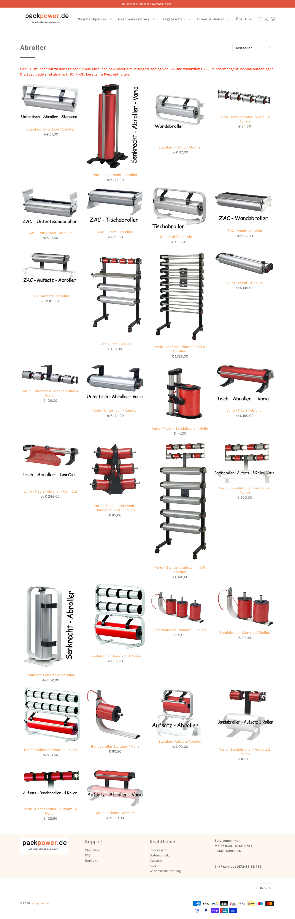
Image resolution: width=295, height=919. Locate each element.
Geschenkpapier (92, 19)
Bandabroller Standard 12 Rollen (50, 750)
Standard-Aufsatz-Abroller (179, 741)
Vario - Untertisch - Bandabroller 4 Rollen (50, 393)
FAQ (87, 855)
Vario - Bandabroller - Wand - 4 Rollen (245, 119)
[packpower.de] (46, 19)
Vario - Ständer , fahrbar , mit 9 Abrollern (180, 349)
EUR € (261, 888)
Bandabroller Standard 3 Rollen (180, 630)
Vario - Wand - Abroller (245, 283)
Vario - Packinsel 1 (115, 344)
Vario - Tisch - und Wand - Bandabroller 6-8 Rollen (115, 507)
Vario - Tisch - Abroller (245, 410)
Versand (156, 860)
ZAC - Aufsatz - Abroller (50, 296)
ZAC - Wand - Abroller (244, 230)
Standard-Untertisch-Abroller (50, 129)
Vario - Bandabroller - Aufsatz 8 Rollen (244, 490)
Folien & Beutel (210, 19)
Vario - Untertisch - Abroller (115, 410)
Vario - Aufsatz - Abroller (115, 813)
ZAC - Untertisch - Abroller (50, 233)
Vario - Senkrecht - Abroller (115, 175)
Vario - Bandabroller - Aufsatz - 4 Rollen (50, 811)
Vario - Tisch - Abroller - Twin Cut (50, 491)
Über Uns (244, 19)
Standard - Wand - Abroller (180, 147)
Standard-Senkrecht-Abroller (50, 675)
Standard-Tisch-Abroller (180, 236)
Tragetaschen (173, 19)
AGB (153, 866)
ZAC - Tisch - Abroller (115, 232)
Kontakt (91, 860)
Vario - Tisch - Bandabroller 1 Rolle (180, 428)
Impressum (159, 850)
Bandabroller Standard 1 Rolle (115, 746)
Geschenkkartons (133, 19)
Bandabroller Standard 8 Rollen (115, 656)
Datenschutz (160, 855)
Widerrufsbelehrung (165, 871)
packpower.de (39, 903)
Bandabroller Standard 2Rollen (244, 632)
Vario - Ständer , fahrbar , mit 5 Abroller (180, 569)
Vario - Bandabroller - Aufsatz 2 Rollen (244, 751)
